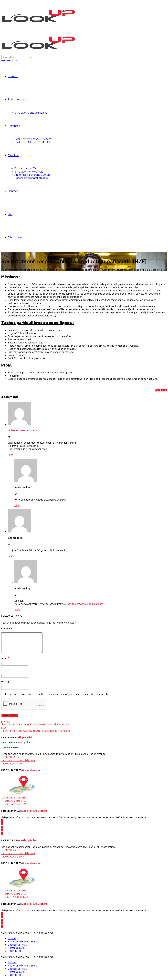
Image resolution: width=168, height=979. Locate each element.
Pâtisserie (6, 253)
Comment (7, 628)
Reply (10, 454)
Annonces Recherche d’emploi (32, 174)
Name (5, 657)
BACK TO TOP (15, 950)
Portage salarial (17, 99)
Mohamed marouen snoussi (23, 430)
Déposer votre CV (25, 168)
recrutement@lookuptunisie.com (85, 603)
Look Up (13, 76)
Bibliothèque (15, 237)
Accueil (12, 938)
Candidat (13, 155)
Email (5, 669)
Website (5, 681)
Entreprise (14, 125)
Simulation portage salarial (30, 112)
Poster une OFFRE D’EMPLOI (32, 142)
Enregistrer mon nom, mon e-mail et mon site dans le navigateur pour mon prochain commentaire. (58, 693)
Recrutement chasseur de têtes (33, 139)
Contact (13, 191)
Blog (11, 214)
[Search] (30, 57)
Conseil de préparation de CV (32, 177)
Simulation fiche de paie (28, 171)
